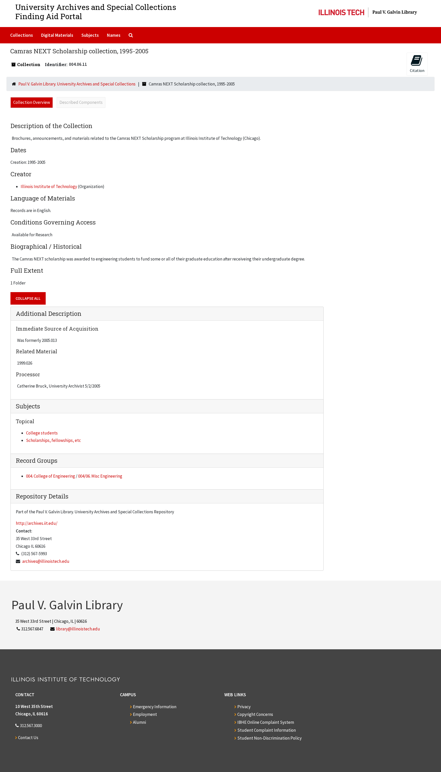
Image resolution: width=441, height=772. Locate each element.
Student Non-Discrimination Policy (269, 738)
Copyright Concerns (255, 714)
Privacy (244, 706)
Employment (145, 714)
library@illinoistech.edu (78, 629)
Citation (417, 70)
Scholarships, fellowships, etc (53, 440)
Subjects (90, 35)
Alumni (139, 722)
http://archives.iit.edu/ (36, 523)
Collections (21, 35)
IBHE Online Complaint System (265, 722)
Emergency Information (154, 706)
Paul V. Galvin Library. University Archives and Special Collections (77, 84)
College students (42, 433)
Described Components (81, 102)
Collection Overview (31, 102)
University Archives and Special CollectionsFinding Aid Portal (95, 11)
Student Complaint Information (266, 730)
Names (113, 35)
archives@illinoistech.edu (45, 561)
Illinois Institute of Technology (49, 186)
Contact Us (28, 737)
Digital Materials (57, 35)
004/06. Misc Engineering (100, 476)
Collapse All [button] (28, 298)
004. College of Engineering (50, 476)
